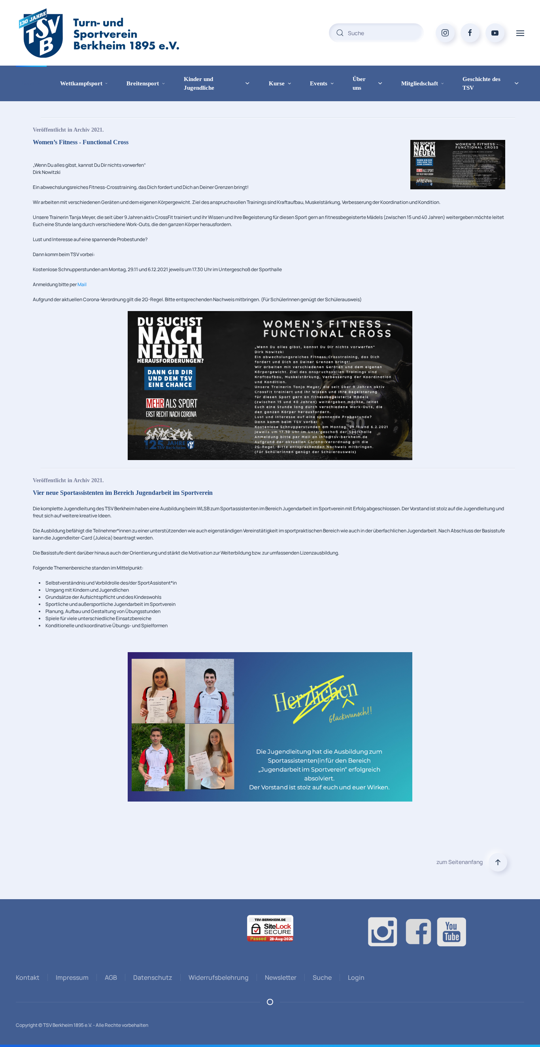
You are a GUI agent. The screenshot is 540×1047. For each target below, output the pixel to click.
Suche (322, 977)
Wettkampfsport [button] (81, 83)
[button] (520, 32)
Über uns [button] (359, 83)
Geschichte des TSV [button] (481, 83)
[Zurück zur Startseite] (114, 33)
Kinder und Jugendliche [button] (199, 83)
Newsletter (280, 977)
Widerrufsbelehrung (219, 977)
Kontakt (28, 977)
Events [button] (318, 83)
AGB (111, 977)
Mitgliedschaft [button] (419, 83)
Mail (82, 284)
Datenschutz (152, 977)
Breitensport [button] (143, 83)
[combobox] (376, 32)
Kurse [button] (277, 83)
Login (356, 977)
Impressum (72, 977)
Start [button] (27, 83)
